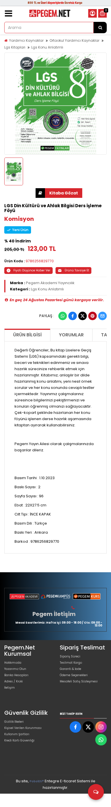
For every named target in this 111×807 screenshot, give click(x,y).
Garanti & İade (70, 669)
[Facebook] (72, 316)
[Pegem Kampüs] (55, 596)
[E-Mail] (102, 316)
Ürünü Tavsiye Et (77, 270)
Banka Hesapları (16, 675)
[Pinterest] (92, 316)
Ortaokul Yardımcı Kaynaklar (74, 40)
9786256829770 (40, 261)
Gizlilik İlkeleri (14, 722)
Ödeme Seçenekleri (74, 675)
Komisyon (19, 219)
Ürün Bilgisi (27, 335)
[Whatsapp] (62, 316)
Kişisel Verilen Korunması (23, 728)
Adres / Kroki (13, 681)
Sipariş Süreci (70, 656)
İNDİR (59, 193)
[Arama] (100, 27)
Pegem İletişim (54, 614)
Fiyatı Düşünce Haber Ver (31, 270)
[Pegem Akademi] (24, 596)
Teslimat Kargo (71, 663)
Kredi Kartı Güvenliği (19, 740)
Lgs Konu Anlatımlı (47, 47)
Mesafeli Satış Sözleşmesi (79, 681)
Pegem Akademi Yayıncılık (50, 283)
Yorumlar (71, 335)
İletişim (9, 688)
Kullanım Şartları (16, 734)
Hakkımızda (12, 663)
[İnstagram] (101, 727)
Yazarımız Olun (15, 669)
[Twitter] (82, 316)
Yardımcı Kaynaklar (26, 40)
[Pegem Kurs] (86, 596)
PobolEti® (37, 781)
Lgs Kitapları (14, 47)
